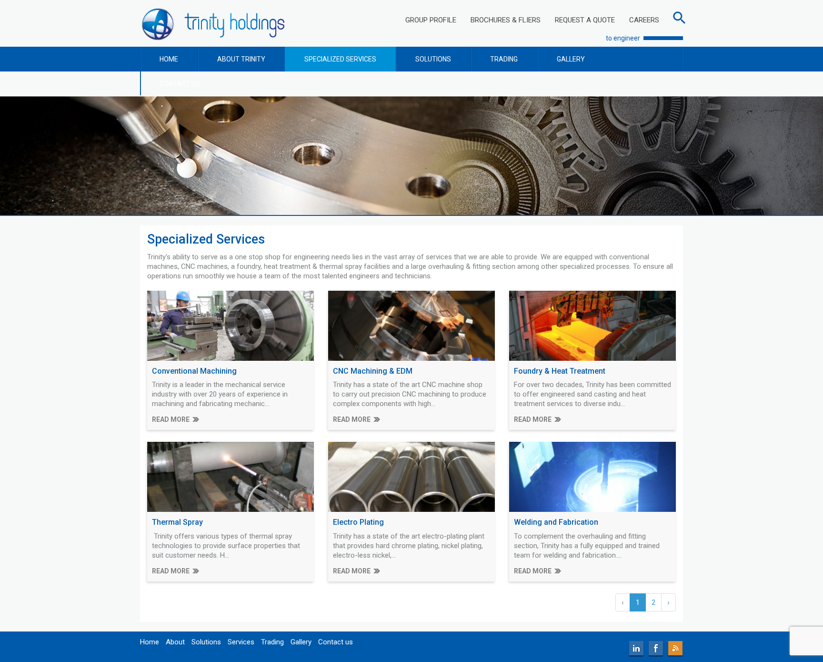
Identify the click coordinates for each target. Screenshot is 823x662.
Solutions (206, 642)
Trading (272, 642)
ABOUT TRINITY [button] (241, 59)
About (175, 642)
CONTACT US (180, 84)
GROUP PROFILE (430, 20)
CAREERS (644, 20)
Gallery (301, 642)
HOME (169, 59)
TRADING (504, 59)
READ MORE (171, 419)
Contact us (335, 642)
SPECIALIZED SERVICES (340, 59)
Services (241, 642)
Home (149, 642)
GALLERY (571, 59)
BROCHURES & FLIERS (506, 20)
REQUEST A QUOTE (585, 20)
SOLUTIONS (433, 59)
